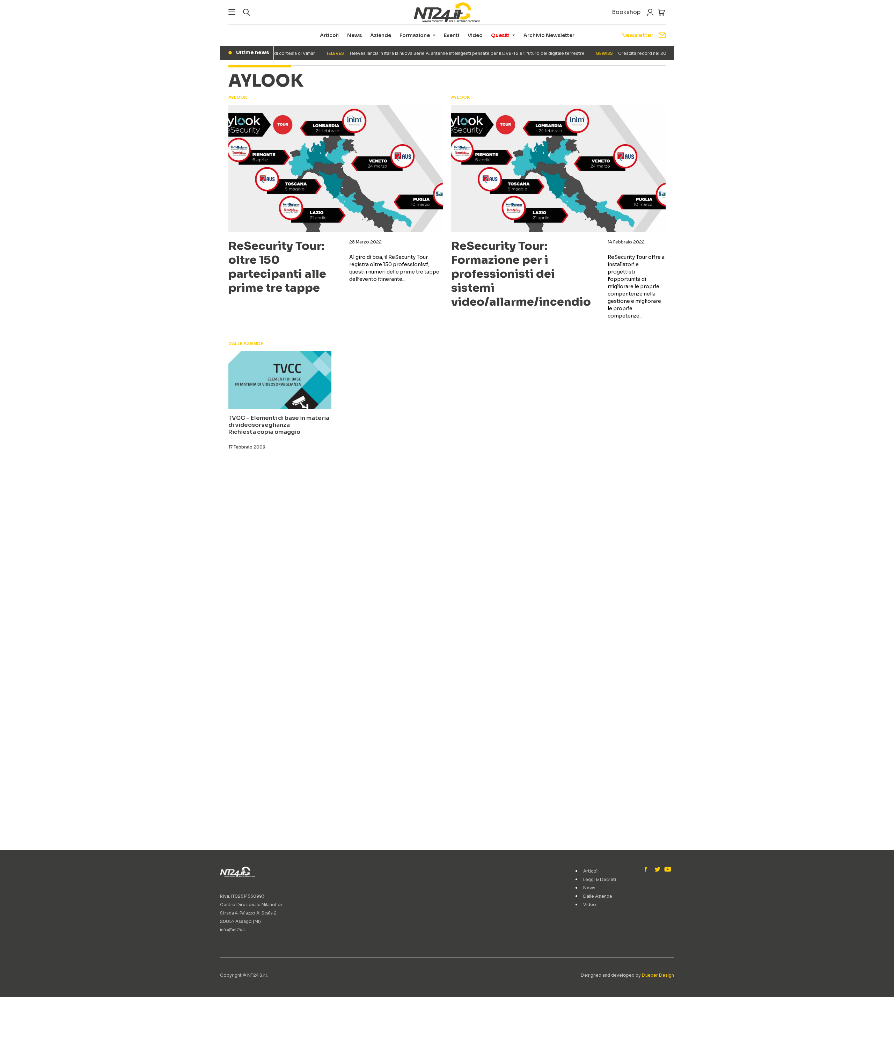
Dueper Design (658, 975)
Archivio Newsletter (548, 35)
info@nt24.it (233, 929)
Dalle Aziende (597, 896)
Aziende (380, 35)
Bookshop (626, 12)
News (354, 35)
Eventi (451, 35)
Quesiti (500, 35)
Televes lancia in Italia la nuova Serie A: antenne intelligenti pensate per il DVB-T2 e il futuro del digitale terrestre (442, 53)
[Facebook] (647, 870)
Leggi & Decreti (599, 879)
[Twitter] (657, 870)
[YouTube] (667, 870)
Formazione (415, 35)
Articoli (329, 35)
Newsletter (637, 35)
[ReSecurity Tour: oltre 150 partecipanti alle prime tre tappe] (335, 168)
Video (475, 35)
